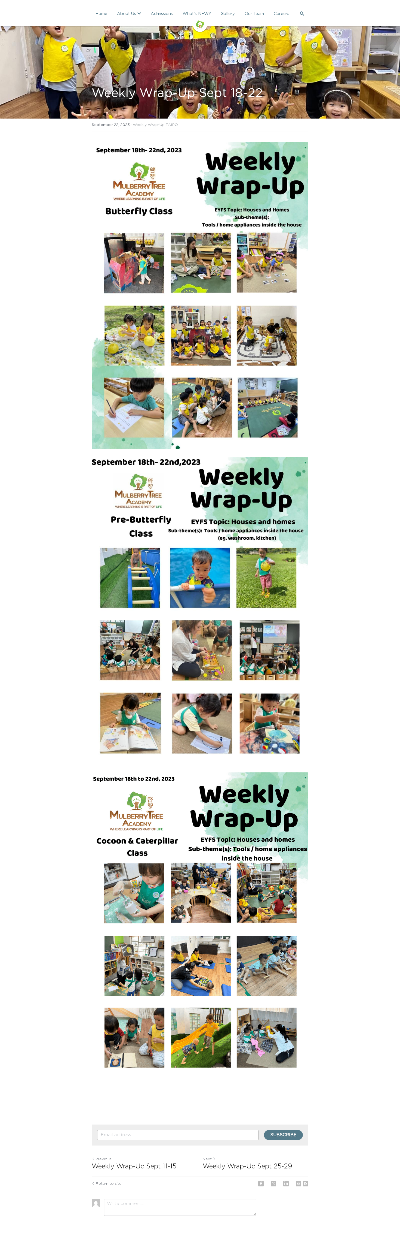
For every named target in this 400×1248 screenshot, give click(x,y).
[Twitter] (273, 1183)
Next (207, 1159)
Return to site (109, 1184)
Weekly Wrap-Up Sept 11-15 (134, 1166)
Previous (104, 1159)
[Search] (302, 13)
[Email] (298, 1183)
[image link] (200, 24)
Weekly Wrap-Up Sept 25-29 (247, 1166)
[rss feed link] (305, 1183)
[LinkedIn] (286, 1183)
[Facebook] (261, 1183)
